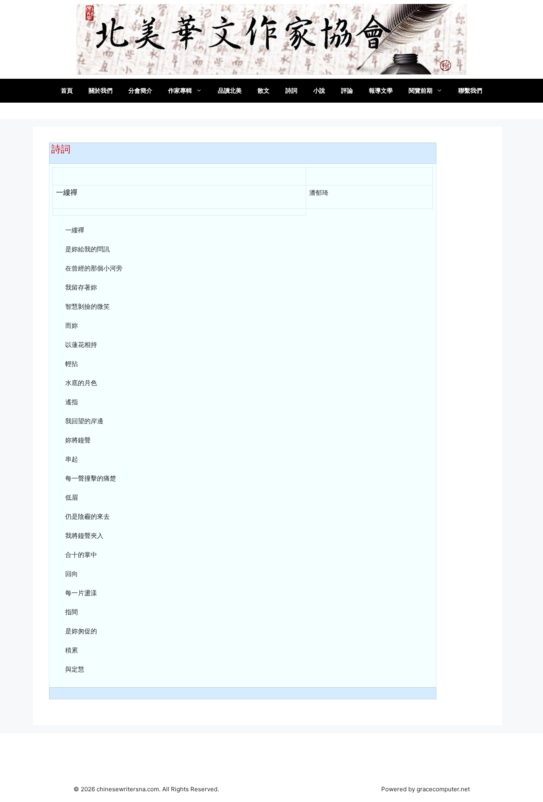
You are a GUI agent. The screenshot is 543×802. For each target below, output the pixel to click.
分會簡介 (140, 90)
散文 (264, 90)
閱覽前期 (420, 90)
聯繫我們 (470, 90)
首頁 (67, 90)
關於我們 (100, 90)
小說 (319, 90)
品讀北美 (230, 90)
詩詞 (291, 90)
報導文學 (381, 90)
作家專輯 (180, 90)
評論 (347, 90)
